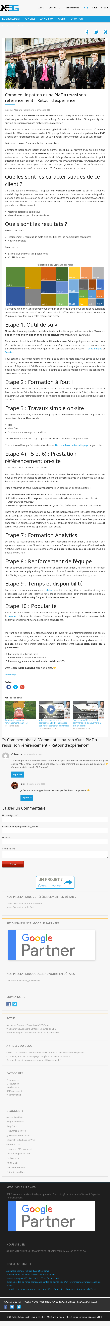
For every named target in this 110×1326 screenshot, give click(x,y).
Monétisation (12, 1087)
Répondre (17, 774)
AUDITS (61, 18)
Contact (104, 7)
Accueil (42, 7)
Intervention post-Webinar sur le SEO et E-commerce (32, 1032)
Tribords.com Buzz (15, 1171)
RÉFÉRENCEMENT (11, 18)
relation (49, 590)
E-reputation (12, 1083)
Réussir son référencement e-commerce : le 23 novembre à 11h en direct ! (87, 723)
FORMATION (76, 18)
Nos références (72, 7)
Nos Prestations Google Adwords (23, 980)
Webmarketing (13, 1094)
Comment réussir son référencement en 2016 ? (16, 721)
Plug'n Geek (12, 1162)
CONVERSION (46, 18)
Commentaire (8, 848)
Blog (86, 7)
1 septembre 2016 (33, 754)
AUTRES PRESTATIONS (13, 25)
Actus (94, 7)
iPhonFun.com (13, 1144)
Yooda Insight (94, 348)
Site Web (6, 837)
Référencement (14, 1091)
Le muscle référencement (19, 1149)
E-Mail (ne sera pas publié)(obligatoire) (20, 826)
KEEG (41, 1316)
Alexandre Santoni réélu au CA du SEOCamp (27, 1025)
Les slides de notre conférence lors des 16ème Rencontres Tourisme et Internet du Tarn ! (51, 1289)
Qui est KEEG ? (55, 7)
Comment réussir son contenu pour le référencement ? (33, 1059)
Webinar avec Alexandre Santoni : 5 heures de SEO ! (31, 1028)
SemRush (10, 352)
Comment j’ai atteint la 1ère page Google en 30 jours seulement (38, 1056)
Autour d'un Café (14, 1117)
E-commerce (12, 1080)
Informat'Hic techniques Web (20, 1139)
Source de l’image (10, 675)
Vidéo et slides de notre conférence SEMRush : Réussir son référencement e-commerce (54, 723)
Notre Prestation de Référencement (24, 903)
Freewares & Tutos (16, 1130)
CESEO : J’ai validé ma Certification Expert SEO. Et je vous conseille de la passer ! (45, 1052)
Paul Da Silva (12, 1158)
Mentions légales (55, 1316)
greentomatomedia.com (18, 1135)
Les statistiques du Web (18, 1153)
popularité (14, 616)
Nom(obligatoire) (10, 815)
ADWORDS (30, 18)
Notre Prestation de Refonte (20, 907)
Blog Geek (11, 1126)
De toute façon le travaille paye (72, 445)
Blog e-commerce (15, 1121)
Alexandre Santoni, (24, 109)
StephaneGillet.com (15, 1167)
